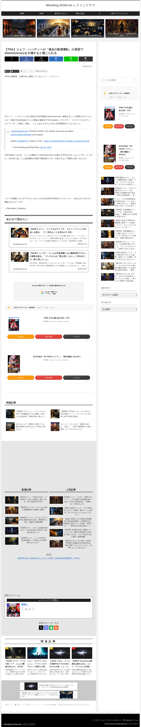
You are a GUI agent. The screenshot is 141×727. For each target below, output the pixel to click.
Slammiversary (42, 71)
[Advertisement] (49, 96)
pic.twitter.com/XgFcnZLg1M (76, 141)
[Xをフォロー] (22, 609)
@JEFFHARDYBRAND (21, 135)
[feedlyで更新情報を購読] (29, 609)
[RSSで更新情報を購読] (33, 609)
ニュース (16, 71)
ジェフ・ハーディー (28, 71)
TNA (8, 71)
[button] (86, 59)
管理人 (24, 604)
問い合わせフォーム (131, 720)
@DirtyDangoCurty (19, 131)
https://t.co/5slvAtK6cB (54, 141)
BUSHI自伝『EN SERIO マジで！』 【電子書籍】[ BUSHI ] (56, 357)
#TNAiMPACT (23, 141)
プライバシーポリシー (113, 720)
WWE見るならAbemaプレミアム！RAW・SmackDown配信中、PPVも (48, 558)
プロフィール (99, 720)
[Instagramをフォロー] (26, 609)
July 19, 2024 (45, 147)
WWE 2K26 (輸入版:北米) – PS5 (56, 318)
